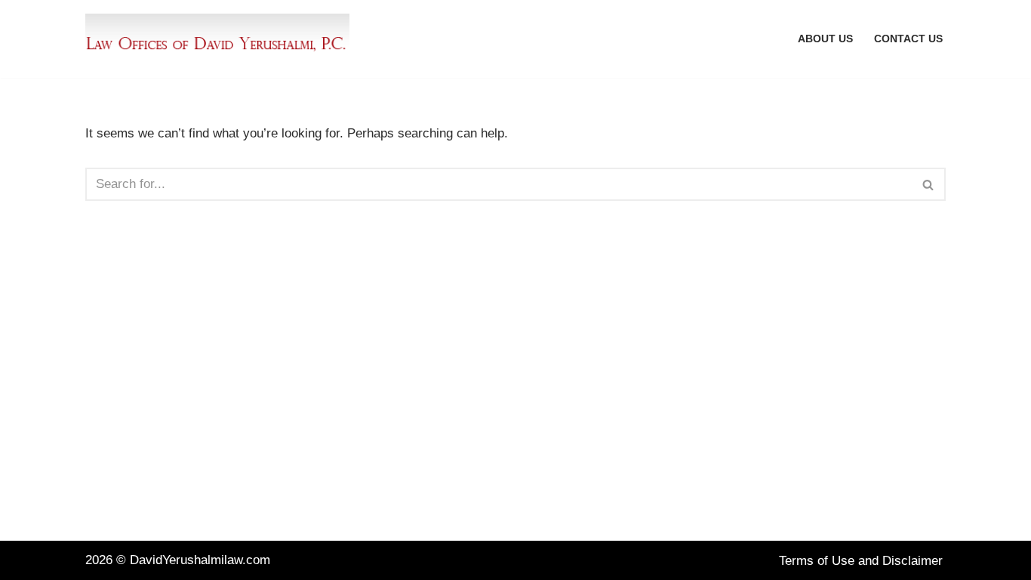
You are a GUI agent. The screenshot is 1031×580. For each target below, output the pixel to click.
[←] (221, 39)
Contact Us (908, 39)
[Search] (929, 184)
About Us (825, 39)
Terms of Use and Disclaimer (861, 561)
